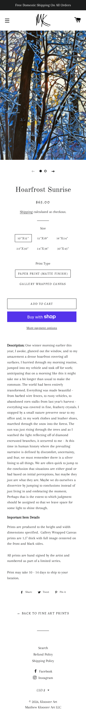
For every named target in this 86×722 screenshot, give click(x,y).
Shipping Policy (43, 661)
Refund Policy (43, 654)
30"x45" (63, 248)
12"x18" (42, 238)
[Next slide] (53, 171)
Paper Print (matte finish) (43, 274)
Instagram (45, 678)
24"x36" (43, 248)
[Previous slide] (33, 171)
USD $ (41, 690)
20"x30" (22, 248)
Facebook (45, 671)
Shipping (26, 212)
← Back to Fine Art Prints (43, 613)
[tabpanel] (43, 94)
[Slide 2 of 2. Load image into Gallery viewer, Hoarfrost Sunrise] (45, 171)
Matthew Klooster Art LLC (43, 707)
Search (43, 648)
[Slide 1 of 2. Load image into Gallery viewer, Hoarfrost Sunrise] (40, 171)
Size (43, 228)
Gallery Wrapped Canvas (43, 284)
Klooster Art (48, 702)
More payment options (42, 328)
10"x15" (23, 238)
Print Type (43, 263)
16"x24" (62, 238)
